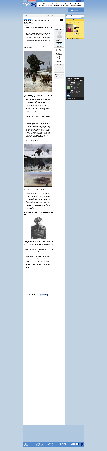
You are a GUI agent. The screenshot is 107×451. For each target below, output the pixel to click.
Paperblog (30, 5)
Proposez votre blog (74, 10)
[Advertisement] (38, 359)
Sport (71, 3)
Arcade (69, 80)
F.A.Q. (49, 444)
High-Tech (67, 3)
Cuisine (50, 5)
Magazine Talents (28, 15)
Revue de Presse (50, 443)
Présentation (38, 443)
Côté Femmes (41, 5)
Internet (62, 3)
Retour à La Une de (33, 294)
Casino (75, 80)
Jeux (49, 15)
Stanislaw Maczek (31, 212)
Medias (57, 3)
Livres (53, 3)
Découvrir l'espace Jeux (72, 98)
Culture (40, 3)
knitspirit (77, 27)
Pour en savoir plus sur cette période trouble (34, 189)
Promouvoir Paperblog (63, 443)
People (79, 3)
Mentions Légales (39, 445)
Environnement (56, 5)
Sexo (72, 5)
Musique (49, 3)
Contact (25, 444)
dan (77, 30)
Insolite (75, 3)
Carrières (67, 5)
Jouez (78, 84)
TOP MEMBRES (77, 22)
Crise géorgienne (58, 66)
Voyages (62, 5)
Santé (47, 5)
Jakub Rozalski (27, 46)
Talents (57, 76)
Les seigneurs (58, 69)
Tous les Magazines (77, 5)
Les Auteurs (54, 15)
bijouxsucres (78, 33)
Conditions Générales (39, 444)
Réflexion (81, 80)
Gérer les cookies (50, 445)
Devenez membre (78, 38)
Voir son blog (59, 42)
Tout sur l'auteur (70, 38)
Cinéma (44, 3)
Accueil (25, 443)
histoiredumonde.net (35, 140)
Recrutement (26, 445)
